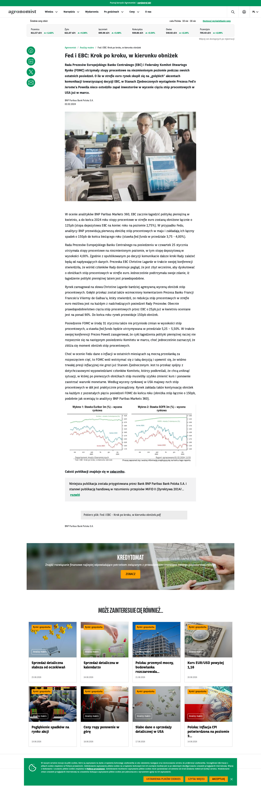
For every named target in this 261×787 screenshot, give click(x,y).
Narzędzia (69, 12)
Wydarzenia (91, 12)
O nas (148, 12)
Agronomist (70, 48)
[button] (31, 50)
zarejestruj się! (144, 3)
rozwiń (75, 495)
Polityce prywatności (96, 769)
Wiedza (49, 12)
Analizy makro (87, 48)
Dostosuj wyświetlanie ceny (217, 21)
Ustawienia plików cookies (163, 779)
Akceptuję (218, 779)
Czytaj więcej (196, 779)
